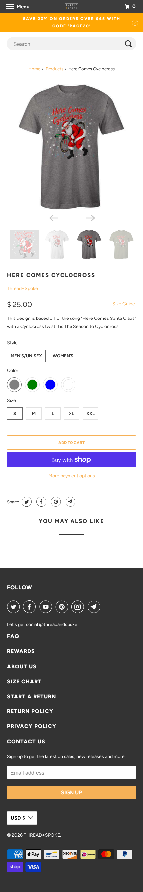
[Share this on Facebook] (40, 502)
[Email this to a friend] (69, 502)
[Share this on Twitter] (26, 502)
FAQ (13, 636)
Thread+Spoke (22, 288)
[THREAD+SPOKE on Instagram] (79, 606)
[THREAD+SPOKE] (71, 6)
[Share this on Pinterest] (55, 502)
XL (71, 413)
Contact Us (26, 741)
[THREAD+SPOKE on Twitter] (14, 606)
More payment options (71, 476)
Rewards (21, 651)
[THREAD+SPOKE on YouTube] (47, 606)
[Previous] (53, 217)
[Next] (90, 217)
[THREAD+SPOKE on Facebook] (30, 606)
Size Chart (24, 681)
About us (22, 666)
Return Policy (30, 711)
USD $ (18, 818)
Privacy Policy (31, 726)
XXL (90, 413)
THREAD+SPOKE (42, 835)
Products (54, 68)
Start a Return (31, 696)
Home (34, 68)
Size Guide (123, 304)
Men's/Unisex (26, 355)
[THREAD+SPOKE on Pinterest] (63, 606)
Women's (63, 355)
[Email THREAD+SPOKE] (95, 606)
